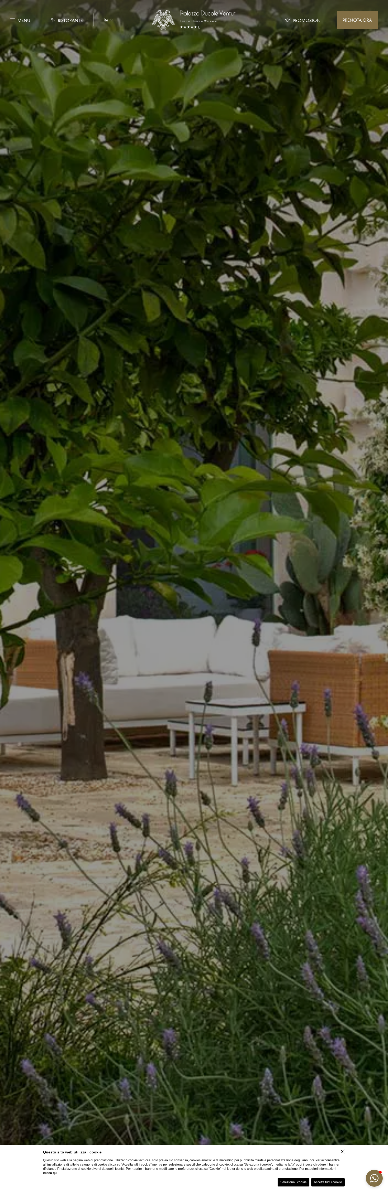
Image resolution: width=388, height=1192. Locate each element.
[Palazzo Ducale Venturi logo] (194, 20)
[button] (374, 1178)
